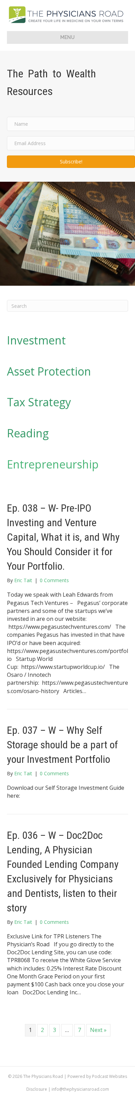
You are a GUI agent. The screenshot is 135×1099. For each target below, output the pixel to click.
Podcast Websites (109, 1076)
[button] (71, 161)
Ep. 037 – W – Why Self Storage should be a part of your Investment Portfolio (62, 744)
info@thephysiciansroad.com (80, 1089)
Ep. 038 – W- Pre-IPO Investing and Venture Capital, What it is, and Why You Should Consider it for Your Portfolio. (63, 537)
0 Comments (54, 580)
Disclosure (36, 1089)
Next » (98, 1030)
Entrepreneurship (53, 464)
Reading (28, 433)
